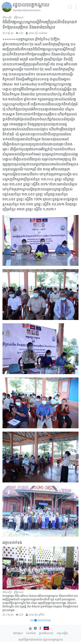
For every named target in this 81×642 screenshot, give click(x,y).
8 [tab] (46, 620)
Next (73, 582)
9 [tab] (48, 620)
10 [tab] (50, 620)
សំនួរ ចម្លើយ (62, 633)
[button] (76, 7)
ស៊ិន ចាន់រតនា (41, 33)
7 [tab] (44, 620)
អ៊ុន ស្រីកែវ (39, 614)
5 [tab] (40, 620)
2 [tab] (33, 620)
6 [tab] (42, 620)
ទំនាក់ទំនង (31, 633)
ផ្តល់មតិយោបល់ (46, 633)
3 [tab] (35, 620)
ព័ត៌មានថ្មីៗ (7, 17)
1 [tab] (31, 620)
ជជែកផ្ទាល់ (18, 633)
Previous (7, 582)
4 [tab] (38, 620)
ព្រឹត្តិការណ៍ (18, 17)
